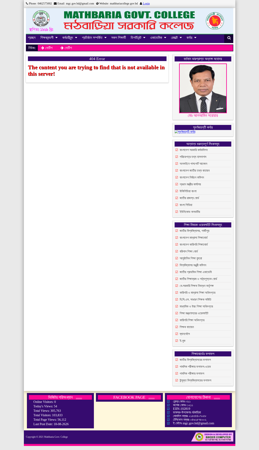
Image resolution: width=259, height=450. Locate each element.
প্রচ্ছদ (32, 38)
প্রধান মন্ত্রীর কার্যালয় (190, 184)
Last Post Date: (43, 424)
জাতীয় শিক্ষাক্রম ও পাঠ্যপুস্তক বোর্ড (198, 279)
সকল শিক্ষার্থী (118, 38)
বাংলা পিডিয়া (186, 205)
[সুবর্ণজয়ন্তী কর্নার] (185, 132)
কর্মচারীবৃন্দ (67, 38)
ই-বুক (182, 340)
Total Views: (41, 410)
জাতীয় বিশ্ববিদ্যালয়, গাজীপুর (194, 230)
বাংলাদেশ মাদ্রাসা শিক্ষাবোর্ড (194, 237)
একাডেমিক (156, 38)
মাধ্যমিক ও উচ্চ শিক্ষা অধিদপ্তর (196, 306)
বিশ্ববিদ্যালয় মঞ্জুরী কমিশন (193, 265)
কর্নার (189, 38)
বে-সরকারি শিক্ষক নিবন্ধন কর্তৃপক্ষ (197, 285)
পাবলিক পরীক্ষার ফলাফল (192, 373)
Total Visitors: (42, 415)
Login (146, 3)
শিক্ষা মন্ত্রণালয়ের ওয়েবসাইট (194, 313)
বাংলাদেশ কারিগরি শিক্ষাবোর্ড (194, 244)
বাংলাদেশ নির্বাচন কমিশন (192, 177)
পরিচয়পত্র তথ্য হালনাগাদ (193, 156)
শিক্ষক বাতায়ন (187, 327)
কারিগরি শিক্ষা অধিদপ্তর (192, 320)
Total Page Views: (45, 419)
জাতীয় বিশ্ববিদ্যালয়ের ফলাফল (195, 359)
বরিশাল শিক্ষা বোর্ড (189, 251)
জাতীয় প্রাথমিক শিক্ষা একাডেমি (196, 272)
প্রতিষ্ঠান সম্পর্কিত (92, 38)
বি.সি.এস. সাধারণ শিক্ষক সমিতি (195, 299)
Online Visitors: (43, 402)
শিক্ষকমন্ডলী (46, 38)
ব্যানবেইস (185, 334)
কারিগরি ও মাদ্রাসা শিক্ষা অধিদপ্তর (197, 292)
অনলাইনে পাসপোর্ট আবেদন (193, 163)
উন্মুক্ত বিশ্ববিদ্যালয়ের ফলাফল (195, 380)
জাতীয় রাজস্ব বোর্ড (189, 198)
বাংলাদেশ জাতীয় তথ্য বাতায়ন (195, 170)
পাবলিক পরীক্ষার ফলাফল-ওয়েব (195, 366)
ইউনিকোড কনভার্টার (190, 211)
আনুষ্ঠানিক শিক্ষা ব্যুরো (191, 258)
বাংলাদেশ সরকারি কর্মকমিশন (194, 150)
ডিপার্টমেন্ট (136, 38)
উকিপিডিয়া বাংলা (188, 191)
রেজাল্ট (174, 38)
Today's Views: (43, 406)
